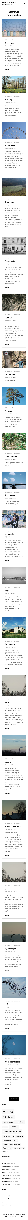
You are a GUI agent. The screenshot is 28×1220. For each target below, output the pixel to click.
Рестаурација (10, 260)
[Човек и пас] (14, 187)
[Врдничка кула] (14, 932)
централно (5, 1127)
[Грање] (14, 685)
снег (15, 45)
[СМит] (14, 575)
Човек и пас (9, 202)
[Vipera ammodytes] (14, 441)
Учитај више (14, 1099)
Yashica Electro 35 (12, 1131)
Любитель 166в (8, 1136)
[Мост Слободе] (14, 627)
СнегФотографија (10, 3)
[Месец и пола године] (14, 1045)
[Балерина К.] (14, 519)
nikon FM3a (5, 1151)
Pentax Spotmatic (8, 1144)
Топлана (8, 761)
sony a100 (14, 1127)
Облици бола (9, 42)
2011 (6, 1004)
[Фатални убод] (14, 359)
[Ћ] (14, 872)
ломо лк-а (17, 1144)
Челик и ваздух (10, 495)
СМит (6, 590)
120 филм (7, 1148)
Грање (7, 702)
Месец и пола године (13, 1061)
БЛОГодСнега (8, 40)
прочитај (8, 69)
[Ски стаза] (14, 396)
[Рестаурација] (14, 246)
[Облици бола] (14, 28)
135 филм (8, 1117)
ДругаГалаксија (7, 1205)
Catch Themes (19, 1216)
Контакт (7, 1216)
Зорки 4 (14, 1148)
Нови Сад (8, 99)
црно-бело (19, 1122)
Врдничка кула (10, 948)
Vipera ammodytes (11, 456)
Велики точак (10, 145)
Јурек (4, 1163)
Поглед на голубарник (13, 826)
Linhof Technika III (8, 1122)
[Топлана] (14, 745)
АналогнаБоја (6, 1196)
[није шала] (14, 302)
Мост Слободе (10, 644)
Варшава (7, 1140)
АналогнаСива (6, 1199)
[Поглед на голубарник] (14, 810)
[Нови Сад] (14, 84)
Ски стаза (8, 410)
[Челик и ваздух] (14, 480)
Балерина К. (9, 534)
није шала (8, 317)
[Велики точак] (14, 130)
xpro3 (15, 1140)
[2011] (14, 987)
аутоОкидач (19, 1136)
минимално (20, 1148)
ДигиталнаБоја (16, 40)
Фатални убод (10, 374)
